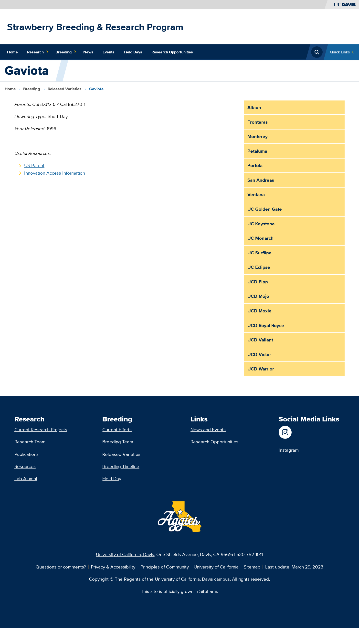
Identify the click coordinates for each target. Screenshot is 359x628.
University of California (216, 566)
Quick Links (340, 52)
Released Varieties (64, 89)
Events (108, 52)
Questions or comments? (61, 566)
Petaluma (257, 151)
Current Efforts (117, 429)
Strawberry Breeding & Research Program (95, 27)
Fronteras (257, 122)
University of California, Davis (125, 554)
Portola (255, 165)
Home (12, 52)
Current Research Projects (40, 429)
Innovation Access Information (54, 172)
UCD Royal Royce (265, 325)
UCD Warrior (260, 368)
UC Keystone (261, 223)
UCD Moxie (259, 310)
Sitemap (252, 566)
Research (35, 52)
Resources (25, 466)
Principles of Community (164, 566)
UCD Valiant (260, 339)
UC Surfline (259, 252)
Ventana (256, 194)
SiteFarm (208, 591)
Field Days (133, 52)
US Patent (34, 165)
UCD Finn (257, 281)
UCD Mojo (258, 296)
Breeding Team (117, 441)
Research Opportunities (172, 52)
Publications (26, 454)
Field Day (111, 478)
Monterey (257, 136)
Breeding (63, 52)
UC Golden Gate (264, 209)
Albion (254, 107)
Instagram (289, 450)
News (88, 52)
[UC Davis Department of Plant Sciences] (289, 432)
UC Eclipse (258, 267)
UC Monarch (260, 238)
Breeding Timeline (120, 466)
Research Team (29, 441)
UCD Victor (259, 354)
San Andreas (260, 180)
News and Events (208, 429)
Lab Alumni (25, 478)
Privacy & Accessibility (113, 566)
